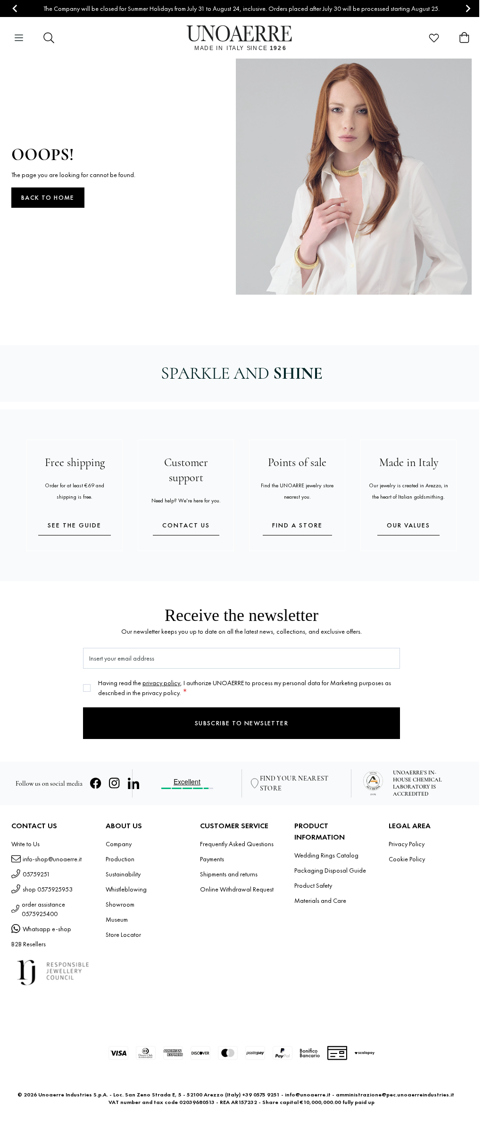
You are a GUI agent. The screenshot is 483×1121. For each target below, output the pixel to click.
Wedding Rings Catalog (326, 855)
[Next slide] (468, 9)
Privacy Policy (407, 844)
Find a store (297, 525)
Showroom (120, 904)
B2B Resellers (28, 944)
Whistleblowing (126, 889)
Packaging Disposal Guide (330, 870)
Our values (408, 525)
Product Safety (313, 885)
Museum (117, 919)
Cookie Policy (407, 859)
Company (119, 844)
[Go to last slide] (15, 9)
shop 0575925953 (48, 889)
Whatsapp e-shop (47, 929)
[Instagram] (114, 783)
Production (120, 859)
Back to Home (48, 197)
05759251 (36, 874)
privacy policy (161, 683)
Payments (212, 859)
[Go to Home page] (242, 38)
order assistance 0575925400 (43, 909)
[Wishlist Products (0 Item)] (433, 37)
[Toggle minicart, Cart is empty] (464, 37)
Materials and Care (320, 900)
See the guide (74, 525)
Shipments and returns (229, 874)
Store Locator (123, 934)
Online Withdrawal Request (237, 889)
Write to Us (25, 844)
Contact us (186, 525)
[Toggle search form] (49, 37)
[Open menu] (19, 37)
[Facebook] (95, 783)
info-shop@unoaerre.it (52, 859)
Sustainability (123, 874)
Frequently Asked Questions (237, 844)
